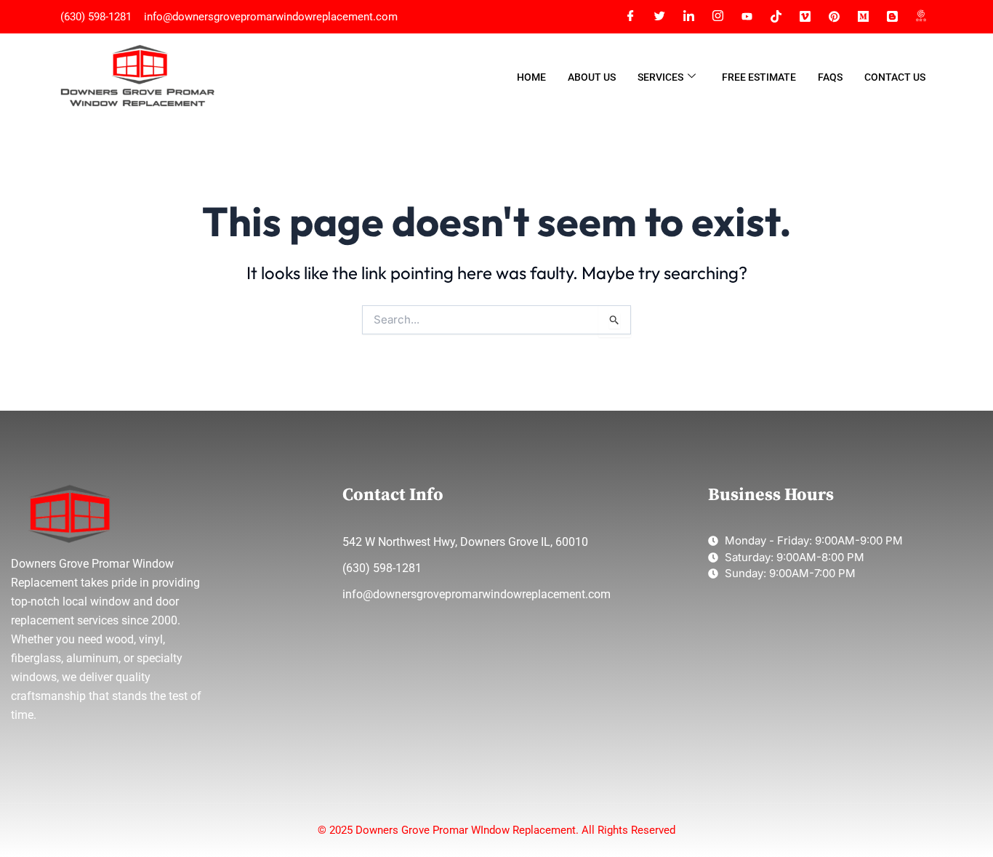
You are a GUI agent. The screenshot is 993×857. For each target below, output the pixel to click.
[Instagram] (717, 17)
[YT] (746, 17)
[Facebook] (630, 17)
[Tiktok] (776, 17)
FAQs (830, 77)
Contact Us (894, 77)
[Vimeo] (805, 17)
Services (660, 77)
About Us (592, 77)
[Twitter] (659, 17)
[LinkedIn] (688, 17)
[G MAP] (921, 17)
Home (531, 77)
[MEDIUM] (863, 17)
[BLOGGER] (892, 17)
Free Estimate (759, 77)
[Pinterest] (834, 17)
